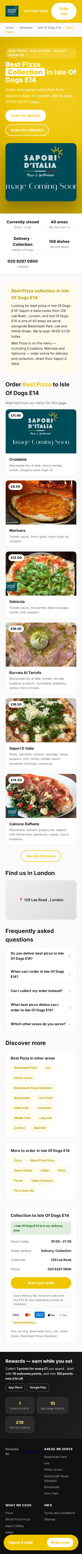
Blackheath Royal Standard (33, 1088)
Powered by (11, 1451)
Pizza (17, 1160)
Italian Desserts (42, 1180)
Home (9, 27)
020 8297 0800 (36, 11)
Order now (64, 11)
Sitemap (49, 1519)
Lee (48, 1067)
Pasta (62, 1170)
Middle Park (22, 1118)
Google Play (38, 1387)
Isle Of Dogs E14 (49, 27)
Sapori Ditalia (23, 1170)
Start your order (41, 1283)
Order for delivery (26, 115)
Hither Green (23, 1078)
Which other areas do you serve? (38, 1024)
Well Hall (40, 1128)
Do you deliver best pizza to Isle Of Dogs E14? (37, 956)
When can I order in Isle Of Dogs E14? (37, 974)
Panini (18, 1180)
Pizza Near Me (24, 1190)
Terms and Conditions (59, 1513)
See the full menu (41, 856)
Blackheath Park (25, 1067)
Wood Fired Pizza (42, 1160)
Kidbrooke (21, 1108)
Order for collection (27, 130)
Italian (45, 1170)
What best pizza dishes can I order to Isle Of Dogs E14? (35, 1007)
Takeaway (26, 27)
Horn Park (46, 1098)
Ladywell (45, 1118)
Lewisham (44, 1108)
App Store (15, 1387)
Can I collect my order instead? (36, 991)
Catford (19, 1128)
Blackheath (22, 1098)
